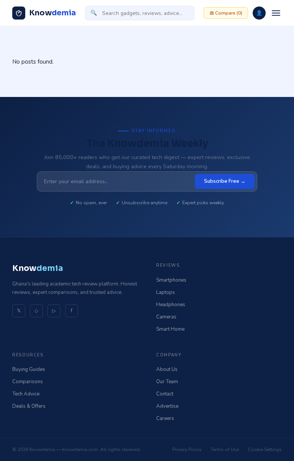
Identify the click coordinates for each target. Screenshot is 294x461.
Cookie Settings (265, 449)
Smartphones (171, 280)
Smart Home (170, 329)
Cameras (166, 316)
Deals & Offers (29, 406)
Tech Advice (25, 393)
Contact (164, 393)
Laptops (165, 292)
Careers (165, 418)
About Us (167, 369)
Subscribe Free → (224, 181)
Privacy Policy (186, 449)
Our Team (167, 381)
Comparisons (27, 381)
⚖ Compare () (226, 13)
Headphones (170, 304)
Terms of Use (225, 449)
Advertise (167, 406)
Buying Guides (28, 369)
